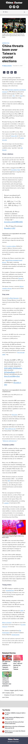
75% (13, 96)
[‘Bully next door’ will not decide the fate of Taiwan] (18, 657)
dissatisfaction (10, 590)
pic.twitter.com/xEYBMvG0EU (13, 222)
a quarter (6, 503)
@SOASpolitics (17, 368)
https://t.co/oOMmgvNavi (12, 376)
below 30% (14, 136)
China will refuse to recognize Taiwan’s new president (6, 682)
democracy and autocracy (10, 441)
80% (9, 481)
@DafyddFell (8, 368)
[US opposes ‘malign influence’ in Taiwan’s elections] (7, 657)
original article (15, 634)
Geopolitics (5, 43)
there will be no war (10, 429)
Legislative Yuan (15, 170)
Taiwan (20, 278)
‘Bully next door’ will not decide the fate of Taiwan (17, 665)
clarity (22, 610)
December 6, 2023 (9, 228)
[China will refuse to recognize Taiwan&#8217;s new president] (7, 674)
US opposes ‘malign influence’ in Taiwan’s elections (6, 665)
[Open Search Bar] (24, 12)
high (21, 96)
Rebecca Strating (6, 622)
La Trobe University (13, 298)
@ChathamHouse (9, 372)
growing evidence (11, 246)
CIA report (14, 414)
